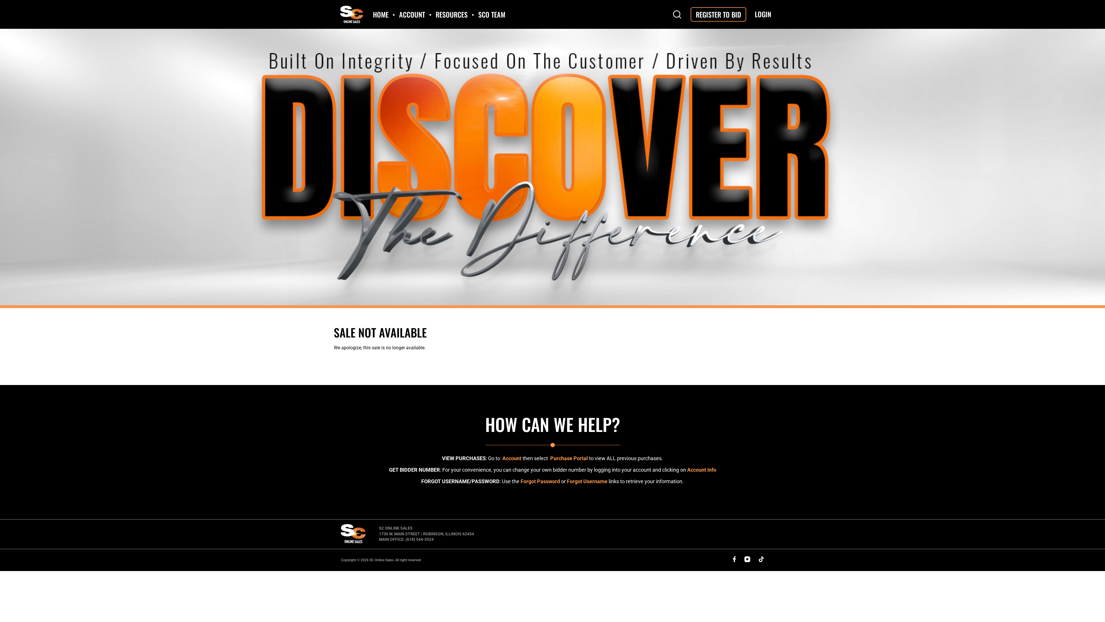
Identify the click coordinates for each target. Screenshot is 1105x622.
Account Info (701, 470)
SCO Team (491, 14)
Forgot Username (587, 481)
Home (380, 14)
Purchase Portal (569, 458)
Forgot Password (540, 481)
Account (511, 458)
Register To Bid (718, 14)
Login (763, 14)
